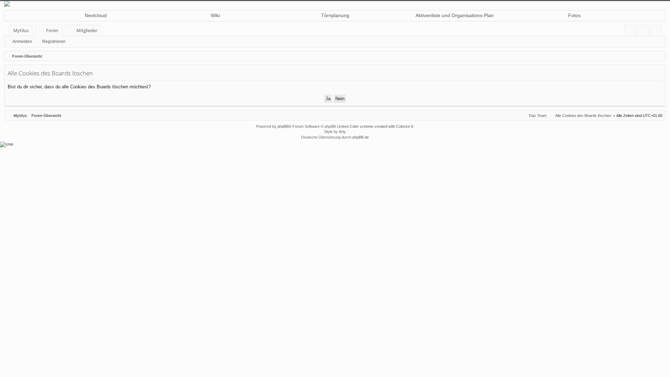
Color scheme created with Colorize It (381, 126)
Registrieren (54, 41)
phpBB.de (360, 137)
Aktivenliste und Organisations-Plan (455, 15)
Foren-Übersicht (46, 115)
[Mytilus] (335, 4)
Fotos (574, 15)
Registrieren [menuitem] (657, 31)
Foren (52, 30)
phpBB (283, 126)
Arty (342, 132)
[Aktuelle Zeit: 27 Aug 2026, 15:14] (659, 56)
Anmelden (22, 41)
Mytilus (21, 30)
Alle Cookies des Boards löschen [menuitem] (583, 115)
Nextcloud (96, 15)
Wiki (215, 15)
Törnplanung (335, 15)
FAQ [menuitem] (632, 31)
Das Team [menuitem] (537, 115)
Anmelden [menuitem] (644, 31)
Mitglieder (86, 30)
